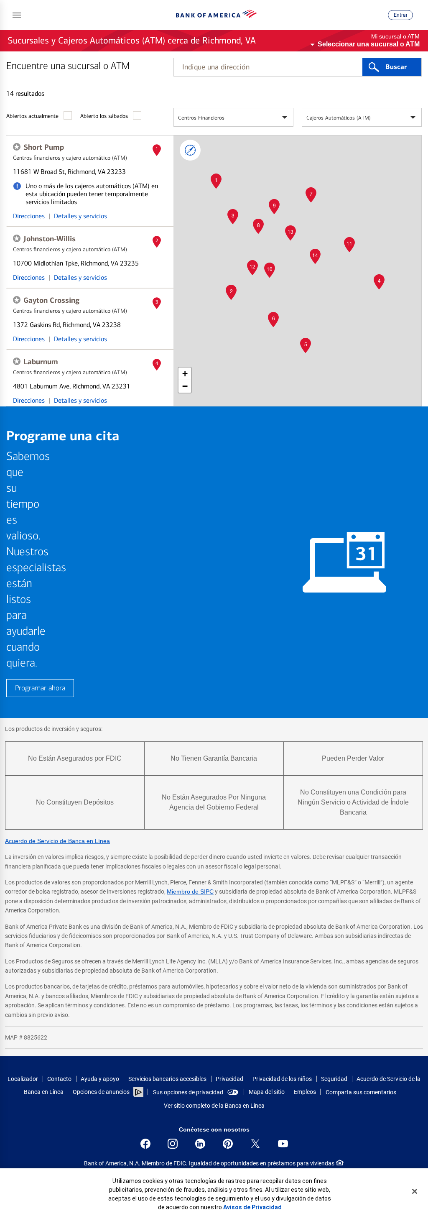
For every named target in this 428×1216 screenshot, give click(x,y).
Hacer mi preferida (16, 147)
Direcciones (29, 216)
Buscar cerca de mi (190, 150)
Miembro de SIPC (190, 891)
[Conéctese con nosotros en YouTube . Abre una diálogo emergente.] (283, 1144)
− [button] (185, 386)
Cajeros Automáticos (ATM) (338, 118)
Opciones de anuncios (102, 1091)
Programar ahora (40, 688)
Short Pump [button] (43, 147)
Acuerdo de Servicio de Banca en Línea (57, 841)
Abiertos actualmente (32, 116)
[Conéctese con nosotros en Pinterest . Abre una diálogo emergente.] (228, 1144)
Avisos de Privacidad (252, 1207)
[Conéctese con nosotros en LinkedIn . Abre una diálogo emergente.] (200, 1144)
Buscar (396, 67)
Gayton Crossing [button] (51, 300)
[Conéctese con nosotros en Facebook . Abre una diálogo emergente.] (145, 1144)
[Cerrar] (414, 1191)
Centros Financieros (201, 118)
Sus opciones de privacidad (188, 1092)
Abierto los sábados (104, 116)
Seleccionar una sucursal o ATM (369, 44)
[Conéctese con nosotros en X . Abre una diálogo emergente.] (255, 1144)
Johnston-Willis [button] (49, 238)
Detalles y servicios (80, 216)
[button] (17, 15)
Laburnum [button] (40, 361)
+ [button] (185, 373)
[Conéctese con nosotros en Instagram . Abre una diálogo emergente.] (173, 1144)
